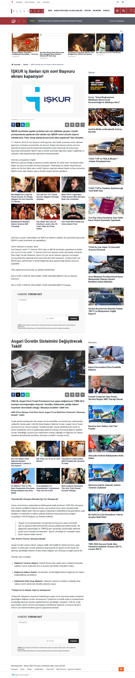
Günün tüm (116, 21)
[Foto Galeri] (123, 2)
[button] (72, 125)
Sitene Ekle (46, 2)
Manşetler (19, 2)
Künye (22, 669)
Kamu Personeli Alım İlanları (68, 10)
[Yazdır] (67, 125)
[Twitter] (18, 125)
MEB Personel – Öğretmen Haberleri (68, 669)
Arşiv (38, 2)
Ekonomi (97, 10)
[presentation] (18, 21)
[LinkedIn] (23, 125)
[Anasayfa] (12, 2)
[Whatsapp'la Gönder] (27, 125)
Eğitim (87, 10)
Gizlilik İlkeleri (39, 669)
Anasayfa (17, 64)
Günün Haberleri (29, 2)
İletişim (29, 669)
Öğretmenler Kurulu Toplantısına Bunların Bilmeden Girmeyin (60, 21)
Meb (50, 10)
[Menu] (117, 11)
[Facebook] (13, 125)
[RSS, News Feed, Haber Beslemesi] (121, 669)
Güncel (106, 10)
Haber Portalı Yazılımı (22, 675)
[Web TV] (117, 2)
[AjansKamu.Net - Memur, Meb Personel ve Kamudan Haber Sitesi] (27, 10)
